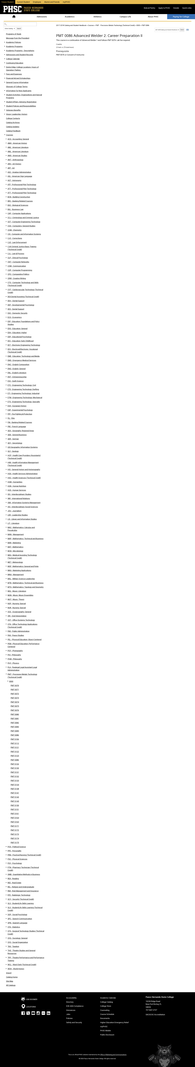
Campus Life (125, 16)
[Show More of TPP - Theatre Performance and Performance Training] (6, 957)
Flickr (43, 1013)
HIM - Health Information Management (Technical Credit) (23, 464)
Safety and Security (74, 1022)
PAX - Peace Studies (16, 635)
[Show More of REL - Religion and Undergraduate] (6, 887)
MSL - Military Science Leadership (21, 579)
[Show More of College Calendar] (5, 59)
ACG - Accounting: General (18, 139)
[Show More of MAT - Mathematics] (6, 547)
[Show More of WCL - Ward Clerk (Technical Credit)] (6, 964)
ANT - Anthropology (15, 160)
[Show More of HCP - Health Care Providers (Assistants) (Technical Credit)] (6, 455)
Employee (37, 2)
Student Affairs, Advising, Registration (21, 102)
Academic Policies (13, 42)
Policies (69, 1018)
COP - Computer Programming (20, 270)
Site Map (9, 981)
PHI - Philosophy (14, 655)
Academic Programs (14, 46)
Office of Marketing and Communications (113, 1054)
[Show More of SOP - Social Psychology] (6, 914)
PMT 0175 (15, 843)
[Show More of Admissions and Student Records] (5, 55)
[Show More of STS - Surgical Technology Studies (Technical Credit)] (6, 931)
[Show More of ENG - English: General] (6, 369)
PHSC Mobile (105, 1031)
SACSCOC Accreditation (155, 1014)
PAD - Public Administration (18, 631)
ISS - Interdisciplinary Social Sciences (23, 507)
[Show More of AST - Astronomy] (6, 180)
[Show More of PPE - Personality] (6, 851)
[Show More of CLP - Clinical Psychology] (6, 258)
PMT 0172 (15, 830)
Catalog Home (12, 977)
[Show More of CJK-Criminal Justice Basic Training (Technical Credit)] (6, 246)
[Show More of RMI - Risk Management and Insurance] (6, 891)
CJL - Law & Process (16, 254)
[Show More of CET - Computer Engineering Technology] (6, 222)
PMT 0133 (15, 781)
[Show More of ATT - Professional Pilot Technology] (6, 189)
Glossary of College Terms (17, 87)
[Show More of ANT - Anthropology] (6, 160)
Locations (31, 1007)
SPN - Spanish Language (17, 923)
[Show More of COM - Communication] (6, 266)
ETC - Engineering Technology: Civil (22, 385)
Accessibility (71, 998)
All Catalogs (11, 985)
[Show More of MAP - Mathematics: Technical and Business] (6, 538)
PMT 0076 (15, 710)
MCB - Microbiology (15, 551)
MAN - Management (16, 534)
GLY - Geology (13, 451)
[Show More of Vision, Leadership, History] (5, 114)
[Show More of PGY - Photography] (6, 651)
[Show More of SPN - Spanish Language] (6, 923)
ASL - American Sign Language (20, 176)
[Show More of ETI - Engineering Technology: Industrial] (6, 393)
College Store (105, 1006)
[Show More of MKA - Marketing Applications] (6, 570)
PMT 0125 (15, 756)
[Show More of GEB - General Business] (6, 435)
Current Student (23, 2)
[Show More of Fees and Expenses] (5, 74)
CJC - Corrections (15, 238)
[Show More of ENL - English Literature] (6, 373)
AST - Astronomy (14, 180)
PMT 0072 (15, 694)
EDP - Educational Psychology (19, 337)
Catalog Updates (12, 127)
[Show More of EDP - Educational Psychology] (6, 337)
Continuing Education (14, 63)
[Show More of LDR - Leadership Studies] (6, 515)
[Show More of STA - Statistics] (6, 927)
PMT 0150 (15, 805)
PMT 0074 (15, 702)
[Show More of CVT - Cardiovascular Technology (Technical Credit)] (6, 289)
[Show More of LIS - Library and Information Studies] (6, 519)
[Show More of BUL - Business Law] (6, 209)
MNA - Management (16, 575)
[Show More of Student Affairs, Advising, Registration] (5, 102)
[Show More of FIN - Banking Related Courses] (6, 422)
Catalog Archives (13, 122)
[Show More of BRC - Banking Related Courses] (6, 201)
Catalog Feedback (13, 131)
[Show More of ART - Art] (6, 168)
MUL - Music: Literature (17, 591)
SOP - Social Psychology (17, 914)
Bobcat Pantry (149, 8)
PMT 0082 (15, 723)
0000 (138, 25)
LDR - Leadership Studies (18, 515)
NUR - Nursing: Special (17, 608)
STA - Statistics (14, 927)
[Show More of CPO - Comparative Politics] (6, 274)
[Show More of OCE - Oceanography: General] (6, 612)
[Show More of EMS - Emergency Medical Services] (6, 360)
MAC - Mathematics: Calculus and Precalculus (21, 528)
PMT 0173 (15, 834)
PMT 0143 (15, 797)
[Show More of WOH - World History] (6, 969)
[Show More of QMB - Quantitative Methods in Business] (6, 874)
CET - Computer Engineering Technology (24, 222)
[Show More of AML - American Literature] (6, 147)
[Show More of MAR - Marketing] (6, 543)
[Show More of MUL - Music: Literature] (6, 591)
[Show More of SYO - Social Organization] (6, 942)
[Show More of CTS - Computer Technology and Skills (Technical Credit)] (6, 282)
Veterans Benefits (13, 110)
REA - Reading (13, 879)
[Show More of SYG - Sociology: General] (6, 938)
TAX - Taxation (13, 946)
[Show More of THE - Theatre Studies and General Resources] (6, 950)
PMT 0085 (15, 731)
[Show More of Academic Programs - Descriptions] (5, 50)
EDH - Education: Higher (17, 333)
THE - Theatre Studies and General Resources (21, 952)
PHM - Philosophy (15, 659)
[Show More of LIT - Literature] (6, 523)
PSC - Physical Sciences (17, 859)
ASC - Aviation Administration (19, 172)
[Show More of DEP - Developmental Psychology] (6, 305)
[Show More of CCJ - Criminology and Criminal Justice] (6, 217)
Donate (176, 8)
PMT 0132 (15, 776)
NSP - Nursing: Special (17, 604)
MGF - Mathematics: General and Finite (23, 566)
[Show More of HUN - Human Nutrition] (6, 486)
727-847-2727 (151, 1010)
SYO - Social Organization (18, 942)
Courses (91, 25)
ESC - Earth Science (16, 381)
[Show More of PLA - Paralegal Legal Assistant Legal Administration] (6, 667)
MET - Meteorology (15, 562)
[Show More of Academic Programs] (5, 46)
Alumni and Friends (52, 2)
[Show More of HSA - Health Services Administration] (6, 473)
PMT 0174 (15, 838)
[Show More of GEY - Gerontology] (6, 443)
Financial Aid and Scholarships (18, 78)
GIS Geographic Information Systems (23, 447)
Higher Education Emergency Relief (114, 1022)
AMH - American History (17, 143)
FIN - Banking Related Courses (20, 422)
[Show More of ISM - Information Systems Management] (6, 502)
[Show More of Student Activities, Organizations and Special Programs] (5, 95)
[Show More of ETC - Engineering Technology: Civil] (6, 385)
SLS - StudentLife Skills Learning (21, 903)
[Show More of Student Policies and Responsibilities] (5, 106)
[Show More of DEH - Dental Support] (6, 301)
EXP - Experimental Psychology (20, 410)
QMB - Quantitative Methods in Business (24, 874)
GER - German (13, 439)
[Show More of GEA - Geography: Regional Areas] (6, 431)
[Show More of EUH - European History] (6, 406)
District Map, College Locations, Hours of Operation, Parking (22, 68)
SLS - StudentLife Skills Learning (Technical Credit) (25, 909)
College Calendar (13, 59)
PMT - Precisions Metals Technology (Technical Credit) (115, 25)
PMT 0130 (15, 768)
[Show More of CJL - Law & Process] (6, 253)
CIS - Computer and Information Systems (24, 234)
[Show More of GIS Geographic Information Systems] (6, 447)
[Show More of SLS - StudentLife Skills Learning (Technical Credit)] (6, 907)
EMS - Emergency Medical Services (22, 360)
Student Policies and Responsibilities (21, 106)
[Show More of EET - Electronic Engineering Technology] (6, 345)
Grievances (70, 1010)
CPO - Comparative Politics (18, 274)
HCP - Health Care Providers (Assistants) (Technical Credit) (24, 456)
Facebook (23, 1013)
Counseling (104, 1010)
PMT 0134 (15, 785)
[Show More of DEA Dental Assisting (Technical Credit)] (6, 296)
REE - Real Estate (14, 883)
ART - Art (11, 168)
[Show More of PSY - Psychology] (6, 863)
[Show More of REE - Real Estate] (6, 883)
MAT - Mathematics (15, 547)
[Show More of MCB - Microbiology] (6, 551)
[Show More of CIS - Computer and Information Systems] (6, 234)
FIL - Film (11, 418)
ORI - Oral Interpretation (17, 616)
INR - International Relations (19, 498)
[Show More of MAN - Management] (6, 534)
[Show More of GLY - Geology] (6, 451)
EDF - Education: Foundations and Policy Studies (24, 322)
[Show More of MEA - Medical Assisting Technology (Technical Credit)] (6, 555)
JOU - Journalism (14, 511)
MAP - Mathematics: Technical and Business (25, 539)
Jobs (68, 1014)
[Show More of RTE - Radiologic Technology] (6, 895)
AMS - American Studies (17, 156)
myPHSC (66, 2)
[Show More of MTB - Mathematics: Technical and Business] (6, 583)
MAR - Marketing (14, 543)
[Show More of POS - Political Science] (6, 847)
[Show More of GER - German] (6, 439)
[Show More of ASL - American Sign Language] (6, 176)
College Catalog (106, 1002)
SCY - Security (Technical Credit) (21, 899)
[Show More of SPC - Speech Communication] (6, 919)
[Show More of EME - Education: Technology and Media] (6, 356)
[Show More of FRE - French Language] (6, 426)
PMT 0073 (15, 698)
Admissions (42, 16)
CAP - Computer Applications (19, 213)
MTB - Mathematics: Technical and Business (25, 583)
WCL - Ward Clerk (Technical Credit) (22, 965)
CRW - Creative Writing (17, 278)
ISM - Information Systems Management (24, 503)
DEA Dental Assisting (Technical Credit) (23, 297)
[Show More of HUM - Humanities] (6, 482)
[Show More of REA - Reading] (6, 878)
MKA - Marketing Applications (19, 570)
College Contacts (13, 118)
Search (19, 28)
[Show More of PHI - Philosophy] (6, 655)
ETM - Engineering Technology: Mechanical (25, 398)
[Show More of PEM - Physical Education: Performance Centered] (6, 644)
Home (14, 16)
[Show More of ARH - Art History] (6, 164)
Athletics (97, 16)
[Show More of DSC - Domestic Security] (6, 313)
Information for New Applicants (18, 91)
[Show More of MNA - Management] (6, 574)
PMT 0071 (15, 690)
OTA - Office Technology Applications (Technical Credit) (22, 625)
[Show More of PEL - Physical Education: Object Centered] (6, 639)
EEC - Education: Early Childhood (21, 341)
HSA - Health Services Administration (23, 474)
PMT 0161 (15, 814)
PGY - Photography (15, 651)
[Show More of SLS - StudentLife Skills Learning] (6, 903)
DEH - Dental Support (16, 301)
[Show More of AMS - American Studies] (6, 155)
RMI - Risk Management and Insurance (23, 891)
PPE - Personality (14, 851)
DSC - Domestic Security (17, 313)
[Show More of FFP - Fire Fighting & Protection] (6, 414)
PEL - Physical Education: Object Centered (24, 639)
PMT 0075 (15, 706)
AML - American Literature (18, 147)
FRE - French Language (17, 426)
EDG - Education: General (17, 328)
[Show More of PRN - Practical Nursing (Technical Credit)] (6, 855)
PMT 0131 (15, 772)
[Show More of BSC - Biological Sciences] (6, 205)
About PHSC (153, 16)
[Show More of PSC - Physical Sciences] (6, 859)
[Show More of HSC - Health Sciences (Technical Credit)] (6, 478)
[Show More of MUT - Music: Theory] (6, 599)
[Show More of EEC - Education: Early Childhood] (6, 341)
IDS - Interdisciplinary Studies (19, 494)
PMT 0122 (15, 752)
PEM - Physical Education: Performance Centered (23, 645)
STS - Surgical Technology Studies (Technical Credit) (26, 932)
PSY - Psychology (15, 863)
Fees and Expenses (14, 74)
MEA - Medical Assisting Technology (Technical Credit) (22, 556)
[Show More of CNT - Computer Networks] (6, 262)
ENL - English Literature (17, 373)
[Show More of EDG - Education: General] (6, 328)
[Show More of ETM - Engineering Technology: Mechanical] (6, 397)
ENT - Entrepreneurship (17, 377)
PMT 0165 (15, 822)
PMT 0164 (15, 818)
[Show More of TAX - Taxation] (6, 946)
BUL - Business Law (15, 209)
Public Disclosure (107, 1035)
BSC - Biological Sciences (18, 205)
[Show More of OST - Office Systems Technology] (6, 620)
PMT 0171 (15, 826)
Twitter (28, 1013)
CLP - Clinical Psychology (18, 258)
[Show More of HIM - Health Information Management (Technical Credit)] (6, 462)
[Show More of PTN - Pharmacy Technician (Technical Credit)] (6, 867)
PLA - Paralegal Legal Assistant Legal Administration (22, 668)
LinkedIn (48, 1013)
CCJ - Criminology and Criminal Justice (23, 218)
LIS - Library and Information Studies (22, 519)
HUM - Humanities (15, 482)
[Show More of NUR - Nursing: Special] (6, 608)
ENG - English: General (16, 369)
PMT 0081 (15, 719)
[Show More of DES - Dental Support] (6, 309)
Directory (70, 1002)
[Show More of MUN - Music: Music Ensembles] (6, 595)
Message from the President (17, 38)
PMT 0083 (15, 727)
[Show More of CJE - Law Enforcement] (6, 242)
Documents (105, 1018)
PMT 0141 (15, 793)
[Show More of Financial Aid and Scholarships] (5, 78)
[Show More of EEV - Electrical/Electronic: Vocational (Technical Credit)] (6, 349)
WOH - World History (16, 969)
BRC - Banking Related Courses (20, 201)
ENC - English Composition (18, 364)
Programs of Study (13, 34)
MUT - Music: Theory (16, 599)
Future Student (8, 2)
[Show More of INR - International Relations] (6, 498)
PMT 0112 (15, 743)
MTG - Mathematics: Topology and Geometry (26, 587)
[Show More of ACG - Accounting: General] (6, 139)
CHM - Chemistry (15, 230)
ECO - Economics (15, 317)
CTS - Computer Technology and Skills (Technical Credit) (23, 284)
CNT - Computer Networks (18, 262)
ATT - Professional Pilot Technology (22, 189)
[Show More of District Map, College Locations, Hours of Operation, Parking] (5, 67)
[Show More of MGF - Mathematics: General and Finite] (6, 566)
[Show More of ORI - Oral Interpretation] (6, 616)
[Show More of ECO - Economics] (6, 317)
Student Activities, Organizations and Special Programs (24, 96)
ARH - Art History (14, 164)
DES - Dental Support (16, 309)
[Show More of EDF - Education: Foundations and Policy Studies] (6, 321)
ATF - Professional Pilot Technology (22, 185)
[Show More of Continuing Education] (5, 63)
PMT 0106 (15, 739)
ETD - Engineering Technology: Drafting (23, 389)
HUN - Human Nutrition (17, 486)
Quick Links (187, 8)
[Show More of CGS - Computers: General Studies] (6, 226)
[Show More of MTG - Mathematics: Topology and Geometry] (6, 587)
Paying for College (181, 16)
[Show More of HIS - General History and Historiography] (6, 469)
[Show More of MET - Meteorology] (6, 562)
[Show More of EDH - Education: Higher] (6, 332)
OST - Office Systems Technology (21, 620)
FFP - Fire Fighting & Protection (20, 414)
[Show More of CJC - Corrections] (6, 238)
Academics (69, 16)
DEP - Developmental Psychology (21, 305)
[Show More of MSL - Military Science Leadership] (6, 579)
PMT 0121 (15, 747)
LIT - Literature (13, 523)
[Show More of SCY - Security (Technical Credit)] (6, 899)
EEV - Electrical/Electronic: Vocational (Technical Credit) (23, 350)
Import (8, 973)
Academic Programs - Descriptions (20, 51)
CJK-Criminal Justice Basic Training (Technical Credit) (22, 248)
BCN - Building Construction (19, 197)
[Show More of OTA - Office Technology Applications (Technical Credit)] (6, 624)
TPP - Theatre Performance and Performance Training (26, 959)
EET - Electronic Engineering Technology (24, 345)
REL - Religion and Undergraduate (21, 887)
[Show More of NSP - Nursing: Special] (6, 603)
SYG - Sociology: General (17, 938)
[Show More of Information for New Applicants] (5, 91)
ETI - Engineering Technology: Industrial (23, 393)
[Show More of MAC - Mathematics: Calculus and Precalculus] (6, 527)
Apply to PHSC (164, 8)
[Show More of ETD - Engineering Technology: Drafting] (6, 389)
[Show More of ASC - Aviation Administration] (6, 172)
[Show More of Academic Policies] (5, 42)
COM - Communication (17, 266)
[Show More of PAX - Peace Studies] (6, 635)
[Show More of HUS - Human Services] (6, 490)
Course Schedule (107, 1014)
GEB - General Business (17, 435)
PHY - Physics (13, 663)
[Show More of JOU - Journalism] (6, 511)
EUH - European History (17, 406)
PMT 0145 (15, 801)
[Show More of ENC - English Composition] (6, 364)
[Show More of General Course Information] (5, 82)
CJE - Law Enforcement (17, 242)
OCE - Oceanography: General (19, 612)
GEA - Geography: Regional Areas (21, 431)
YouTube (33, 1013)
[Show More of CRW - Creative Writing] (6, 278)
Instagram (38, 1013)
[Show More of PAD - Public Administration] (6, 631)
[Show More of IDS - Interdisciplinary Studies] (6, 494)
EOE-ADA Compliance (74, 1006)
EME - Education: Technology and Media (24, 356)
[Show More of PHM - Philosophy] (6, 659)
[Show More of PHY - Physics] (6, 663)
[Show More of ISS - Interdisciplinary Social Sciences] (6, 507)
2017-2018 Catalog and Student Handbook (71, 25)
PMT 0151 (15, 809)
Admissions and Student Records (19, 55)
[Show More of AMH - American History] (6, 143)
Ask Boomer (31, 999)
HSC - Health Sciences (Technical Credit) (24, 478)
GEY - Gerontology (15, 443)
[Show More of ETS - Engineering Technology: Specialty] (6, 402)
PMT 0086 (15, 735)
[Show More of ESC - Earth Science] (6, 381)
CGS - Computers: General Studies (21, 226)
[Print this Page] (187, 30)
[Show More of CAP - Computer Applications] (6, 213)
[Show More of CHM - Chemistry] (6, 230)
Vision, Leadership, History (16, 114)
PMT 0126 (15, 764)
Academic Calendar (108, 998)
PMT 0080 (15, 714)
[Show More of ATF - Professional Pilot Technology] (6, 184)
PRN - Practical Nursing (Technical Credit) (24, 855)
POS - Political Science (17, 847)
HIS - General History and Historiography (24, 469)
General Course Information (17, 82)
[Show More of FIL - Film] (6, 418)
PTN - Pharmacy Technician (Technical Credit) (23, 868)
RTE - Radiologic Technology (19, 895)
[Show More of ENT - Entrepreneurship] (6, 377)
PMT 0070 (15, 685)
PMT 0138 (15, 789)
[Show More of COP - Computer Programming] (6, 270)
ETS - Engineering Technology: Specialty (24, 402)
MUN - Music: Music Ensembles (20, 595)
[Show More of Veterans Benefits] (5, 110)
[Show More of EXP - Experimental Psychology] (6, 410)
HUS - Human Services (17, 490)
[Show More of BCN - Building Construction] (6, 197)
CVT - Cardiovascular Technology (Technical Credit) (25, 291)
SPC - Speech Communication (20, 919)
